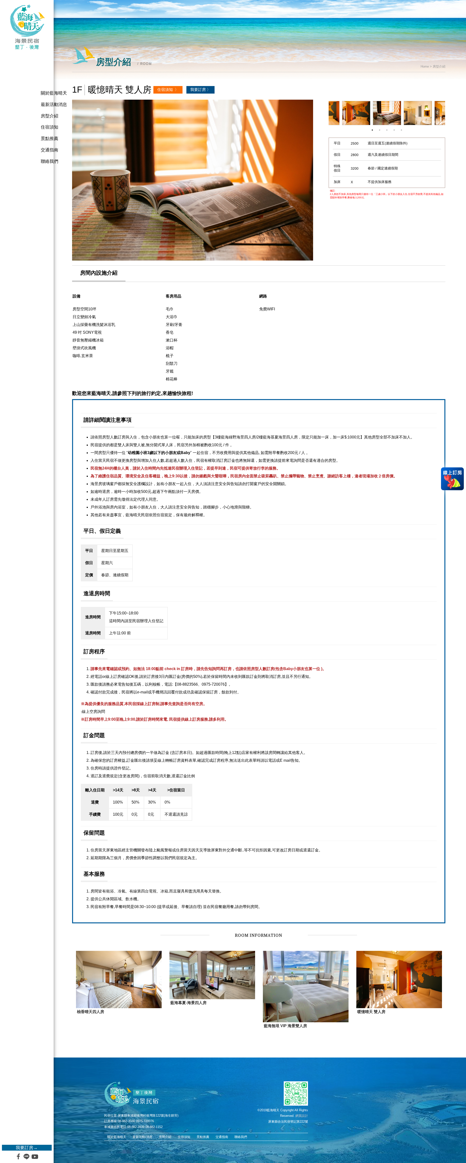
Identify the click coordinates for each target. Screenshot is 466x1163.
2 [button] (379, 130)
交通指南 (49, 150)
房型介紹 (49, 116)
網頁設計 (301, 1116)
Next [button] (448, 113)
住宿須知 (49, 127)
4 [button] (394, 130)
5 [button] (401, 130)
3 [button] (386, 130)
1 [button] (372, 130)
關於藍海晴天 (54, 93)
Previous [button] (325, 113)
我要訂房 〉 (200, 89)
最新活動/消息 (142, 1137)
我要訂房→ (27, 1147)
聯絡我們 (49, 161)
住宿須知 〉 (168, 89)
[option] (192, 180)
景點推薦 (49, 138)
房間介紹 (165, 1137)
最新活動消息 (54, 104)
